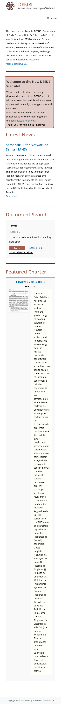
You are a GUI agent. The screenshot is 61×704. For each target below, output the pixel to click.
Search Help (36, 247)
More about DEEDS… (17, 63)
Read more (12, 196)
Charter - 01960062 (30, 282)
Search (17, 248)
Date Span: (15, 241)
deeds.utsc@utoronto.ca (22, 120)
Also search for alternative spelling (32, 237)
